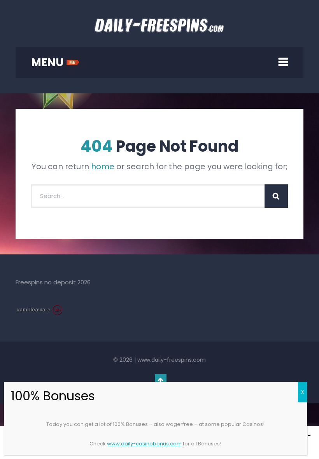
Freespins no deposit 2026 (53, 282)
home (102, 166)
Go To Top (161, 380)
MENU (48, 62)
